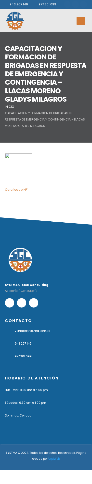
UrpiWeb (54, 459)
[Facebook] (67, 4)
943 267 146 (19, 4)
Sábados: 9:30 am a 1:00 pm (25, 403)
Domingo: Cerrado (18, 415)
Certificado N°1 (16, 189)
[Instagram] (75, 4)
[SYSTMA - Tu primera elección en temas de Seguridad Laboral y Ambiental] (15, 20)
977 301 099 (47, 4)
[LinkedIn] (83, 4)
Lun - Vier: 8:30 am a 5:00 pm (26, 390)
